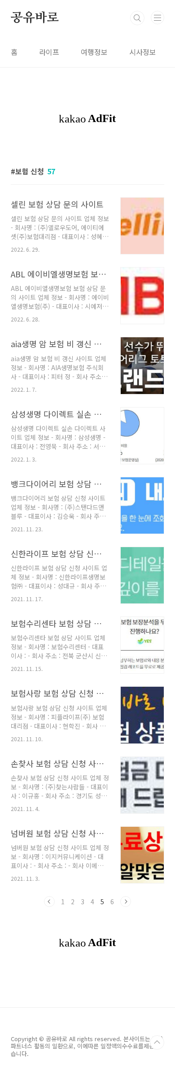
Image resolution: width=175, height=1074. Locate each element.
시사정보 (142, 51)
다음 (125, 901)
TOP (157, 1042)
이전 (49, 901)
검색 (137, 18)
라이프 (49, 51)
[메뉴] (157, 17)
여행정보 (94, 51)
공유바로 (35, 18)
